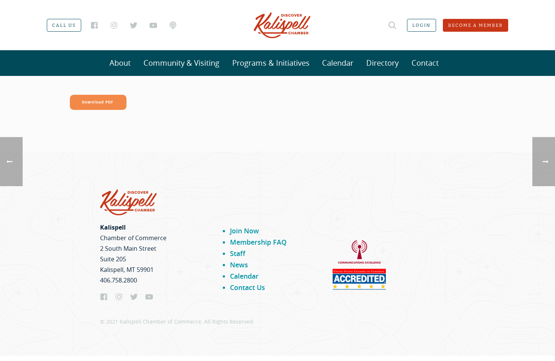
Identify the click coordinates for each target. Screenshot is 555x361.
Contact (425, 63)
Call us (64, 25)
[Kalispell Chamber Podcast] (173, 25)
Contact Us (247, 287)
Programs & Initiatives (271, 63)
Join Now (244, 230)
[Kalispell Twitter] (133, 25)
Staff (237, 253)
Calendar (337, 63)
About (120, 63)
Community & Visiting (181, 63)
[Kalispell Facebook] (94, 25)
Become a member (475, 25)
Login (421, 25)
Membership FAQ (258, 242)
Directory (382, 63)
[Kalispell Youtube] (153, 25)
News (239, 264)
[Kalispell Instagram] (114, 25)
